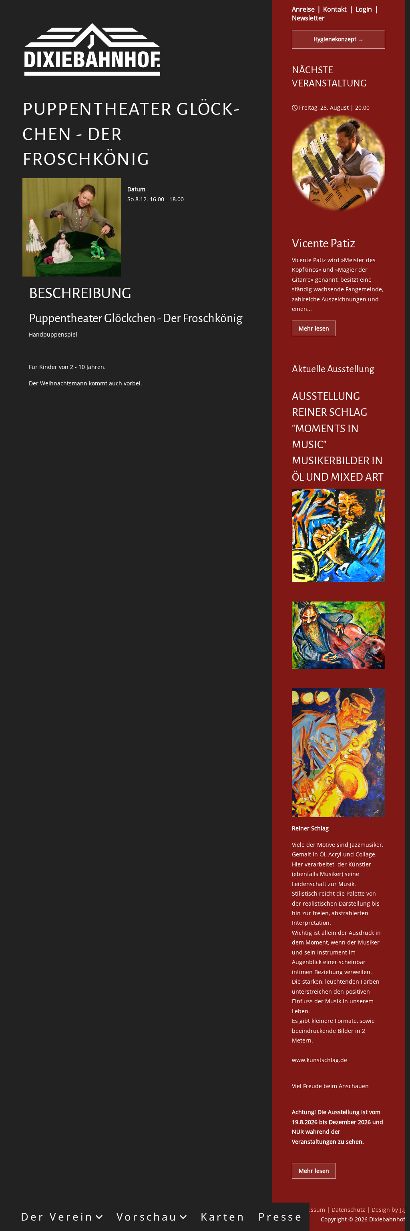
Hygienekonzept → (339, 39)
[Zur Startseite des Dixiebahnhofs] (92, 48)
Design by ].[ (388, 1209)
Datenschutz (348, 1209)
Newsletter (308, 18)
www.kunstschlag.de (319, 1060)
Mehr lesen (314, 328)
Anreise (303, 9)
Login (364, 9)
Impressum (310, 1209)
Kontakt (335, 9)
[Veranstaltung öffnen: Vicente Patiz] (338, 219)
